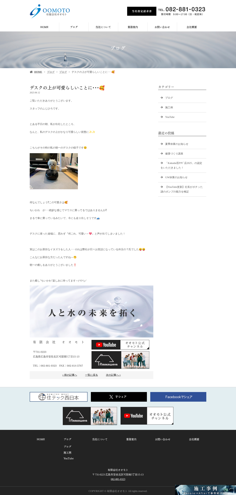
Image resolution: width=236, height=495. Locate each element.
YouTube (170, 117)
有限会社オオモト (118, 470)
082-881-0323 (118, 479)
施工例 (169, 107)
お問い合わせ (162, 27)
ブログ (74, 27)
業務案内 (133, 27)
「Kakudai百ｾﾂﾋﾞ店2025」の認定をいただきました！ (181, 165)
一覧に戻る (91, 375)
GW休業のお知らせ (176, 177)
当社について (103, 27)
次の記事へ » (113, 375)
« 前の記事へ (69, 375)
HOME (44, 27)
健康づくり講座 (174, 153)
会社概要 (192, 27)
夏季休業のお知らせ (176, 144)
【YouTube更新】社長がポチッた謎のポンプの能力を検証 (182, 189)
